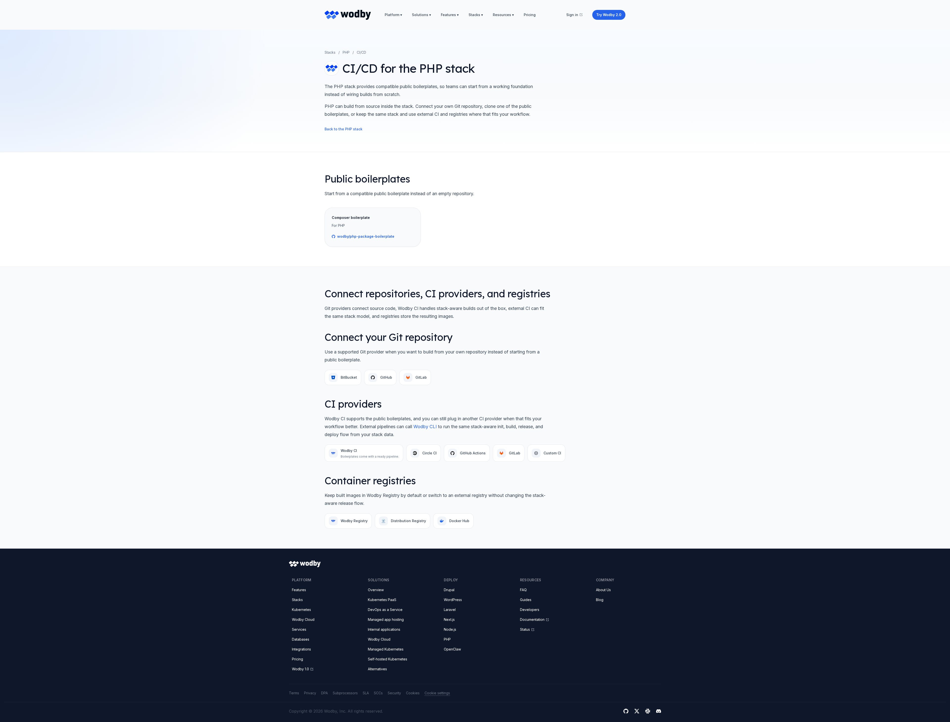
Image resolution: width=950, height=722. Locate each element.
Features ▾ (450, 15)
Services (299, 629)
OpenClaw (452, 649)
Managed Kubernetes (386, 649)
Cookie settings (437, 693)
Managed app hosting (386, 619)
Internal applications (384, 629)
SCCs (378, 693)
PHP (346, 52)
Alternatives (377, 669)
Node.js (450, 629)
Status (525, 629)
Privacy (310, 693)
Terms (294, 693)
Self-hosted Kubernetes (387, 659)
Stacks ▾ (476, 15)
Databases (300, 639)
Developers (529, 609)
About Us (603, 590)
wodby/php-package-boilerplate (365, 236)
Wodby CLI (425, 426)
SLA (366, 693)
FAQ (523, 590)
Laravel (450, 609)
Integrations (301, 649)
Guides (525, 600)
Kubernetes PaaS (382, 600)
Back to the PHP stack (343, 129)
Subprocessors (345, 693)
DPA (324, 693)
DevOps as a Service (385, 609)
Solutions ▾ (421, 15)
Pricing (530, 15)
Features (299, 590)
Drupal (449, 590)
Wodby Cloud (303, 619)
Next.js (449, 619)
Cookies (413, 693)
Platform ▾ (393, 15)
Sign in (572, 15)
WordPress (453, 600)
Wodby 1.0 (300, 669)
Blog (599, 600)
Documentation (532, 619)
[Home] (348, 15)
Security (394, 693)
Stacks (330, 52)
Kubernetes (301, 609)
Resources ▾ (503, 15)
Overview (376, 590)
